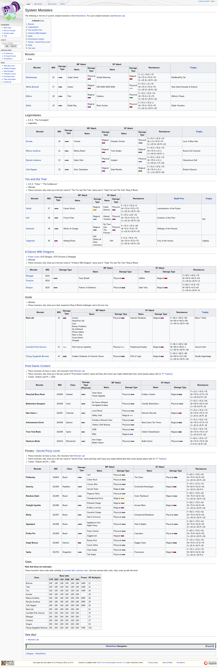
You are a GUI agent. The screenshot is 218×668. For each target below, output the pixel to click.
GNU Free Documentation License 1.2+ (111, 662)
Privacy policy (153, 662)
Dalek (28, 106)
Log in (213, 1)
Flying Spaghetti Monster (37, 356)
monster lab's (69, 571)
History (62, 4)
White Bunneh (32, 87)
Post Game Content (37, 365)
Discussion (38, 4)
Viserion (30, 281)
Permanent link (9, 76)
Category (30, 654)
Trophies (168, 374)
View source (52, 4)
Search (3, 40)
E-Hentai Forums (10, 56)
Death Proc (179, 199)
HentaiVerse (80, 16)
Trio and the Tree (36, 179)
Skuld (28, 209)
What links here (9, 66)
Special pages (9, 71)
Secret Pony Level (48, 450)
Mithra (29, 96)
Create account (203, 1)
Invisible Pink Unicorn (36, 347)
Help (5, 36)
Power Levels (34, 257)
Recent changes (10, 30)
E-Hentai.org (8, 53)
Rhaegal (29, 276)
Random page (9, 33)
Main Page (7, 28)
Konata (29, 141)
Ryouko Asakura (33, 160)
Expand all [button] (7, 82)
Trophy (193, 68)
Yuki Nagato (31, 170)
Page (28, 4)
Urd (27, 218)
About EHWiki (167, 662)
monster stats (82, 571)
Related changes (10, 68)
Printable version (10, 74)
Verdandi (30, 229)
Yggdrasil (30, 241)
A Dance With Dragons (39, 251)
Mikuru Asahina (33, 151)
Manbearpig (31, 77)
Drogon (29, 288)
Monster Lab (119, 16)
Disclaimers (181, 662)
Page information (10, 79)
